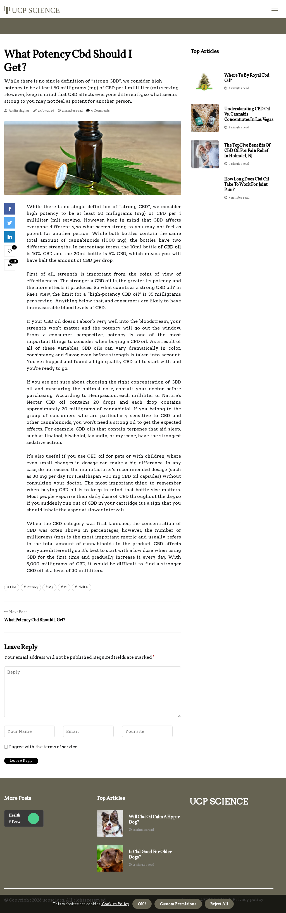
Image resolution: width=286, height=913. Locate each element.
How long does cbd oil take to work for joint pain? (246, 184)
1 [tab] (93, 187)
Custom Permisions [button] (178, 904)
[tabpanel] (92, 158)
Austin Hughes (19, 111)
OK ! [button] (142, 904)
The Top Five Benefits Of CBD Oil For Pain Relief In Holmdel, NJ (247, 150)
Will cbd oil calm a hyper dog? (154, 820)
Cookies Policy (115, 904)
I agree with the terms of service (43, 746)
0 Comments (100, 111)
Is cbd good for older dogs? (150, 855)
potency (32, 587)
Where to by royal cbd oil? (247, 78)
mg (50, 587)
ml (65, 587)
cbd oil (82, 587)
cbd (13, 587)
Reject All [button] (219, 904)
